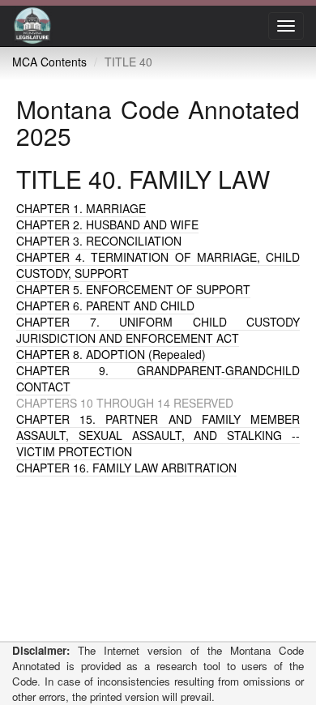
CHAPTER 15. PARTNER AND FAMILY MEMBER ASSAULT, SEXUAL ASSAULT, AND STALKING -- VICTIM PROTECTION (158, 435)
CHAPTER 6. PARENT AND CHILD (105, 305)
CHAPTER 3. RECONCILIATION (98, 241)
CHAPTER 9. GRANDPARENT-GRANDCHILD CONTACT (158, 378)
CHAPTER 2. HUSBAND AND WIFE (107, 224)
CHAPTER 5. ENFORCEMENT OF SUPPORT (133, 289)
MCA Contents (49, 61)
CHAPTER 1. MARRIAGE (81, 208)
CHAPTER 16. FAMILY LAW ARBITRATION (126, 467)
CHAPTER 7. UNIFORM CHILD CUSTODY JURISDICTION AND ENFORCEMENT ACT (158, 330)
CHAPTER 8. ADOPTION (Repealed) (111, 354)
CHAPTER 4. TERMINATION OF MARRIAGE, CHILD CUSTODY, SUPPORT (158, 265)
